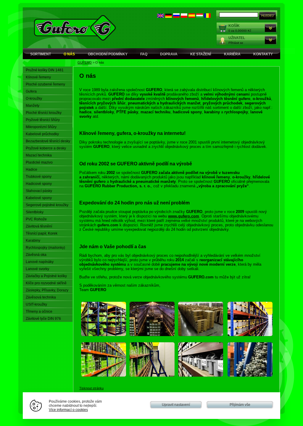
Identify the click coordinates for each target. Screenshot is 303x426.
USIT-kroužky (36, 304)
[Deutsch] (168, 16)
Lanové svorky (37, 269)
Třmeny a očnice (39, 311)
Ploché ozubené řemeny (45, 84)
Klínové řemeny (38, 77)
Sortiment (40, 54)
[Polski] (184, 16)
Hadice (31, 169)
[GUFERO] (103, 335)
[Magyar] (199, 16)
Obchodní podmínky (108, 54)
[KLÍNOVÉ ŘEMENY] (152, 335)
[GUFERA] (152, 376)
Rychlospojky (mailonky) (45, 248)
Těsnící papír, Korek (41, 233)
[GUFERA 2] (103, 376)
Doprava (169, 54)
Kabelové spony (39, 198)
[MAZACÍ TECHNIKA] (250, 376)
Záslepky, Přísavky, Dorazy (47, 290)
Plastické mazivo (39, 162)
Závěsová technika (41, 297)
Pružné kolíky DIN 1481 (45, 70)
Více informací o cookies (68, 410)
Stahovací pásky (39, 191)
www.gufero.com (183, 216)
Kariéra (232, 54)
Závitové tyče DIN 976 (43, 319)
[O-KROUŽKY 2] (201, 376)
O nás (69, 54)
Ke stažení (200, 54)
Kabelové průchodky (42, 134)
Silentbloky (34, 212)
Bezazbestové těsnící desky (48, 141)
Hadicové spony (39, 184)
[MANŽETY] (250, 335)
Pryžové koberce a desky (46, 148)
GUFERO (85, 62)
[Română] (207, 16)
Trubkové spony (38, 177)
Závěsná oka (36, 255)
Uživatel (236, 38)
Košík (234, 26)
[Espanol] (191, 16)
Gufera (31, 91)
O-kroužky (34, 98)
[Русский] (176, 16)
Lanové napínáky (40, 262)
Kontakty (263, 54)
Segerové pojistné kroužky (47, 205)
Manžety (32, 106)
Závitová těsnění (39, 226)
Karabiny (33, 240)
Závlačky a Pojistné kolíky (46, 276)
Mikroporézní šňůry (41, 127)
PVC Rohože (36, 219)
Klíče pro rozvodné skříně (46, 283)
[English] (160, 16)
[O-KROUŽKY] (201, 335)
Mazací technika (39, 155)
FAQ (143, 54)
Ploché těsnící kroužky (44, 113)
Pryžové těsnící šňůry (43, 120)
